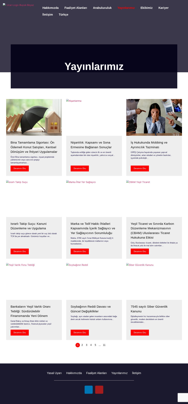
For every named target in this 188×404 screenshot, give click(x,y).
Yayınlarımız (126, 7)
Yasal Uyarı (54, 373)
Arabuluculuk (102, 7)
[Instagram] (99, 390)
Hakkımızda (50, 7)
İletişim (47, 14)
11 (104, 345)
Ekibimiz (147, 7)
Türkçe (63, 14)
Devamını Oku (20, 168)
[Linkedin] (89, 390)
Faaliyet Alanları (75, 7)
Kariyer (163, 7)
